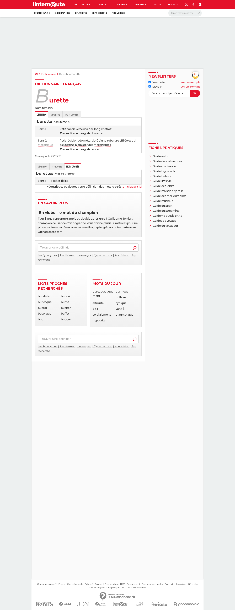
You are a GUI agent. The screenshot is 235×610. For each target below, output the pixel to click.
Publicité (89, 584)
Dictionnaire (42, 13)
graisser (82, 145)
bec (91, 129)
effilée (124, 140)
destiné (69, 145)
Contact (99, 584)
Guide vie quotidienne (167, 215)
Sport (103, 4)
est (62, 145)
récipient (73, 140)
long (97, 129)
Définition (42, 166)
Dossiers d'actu (159, 82)
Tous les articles (111, 584)
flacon (71, 129)
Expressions (99, 13)
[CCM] (64, 604)
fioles (64, 180)
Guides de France (164, 166)
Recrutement (133, 584)
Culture (121, 4)
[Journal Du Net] (83, 604)
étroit (108, 129)
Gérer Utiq (193, 584)
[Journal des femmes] (44, 604)
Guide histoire (162, 176)
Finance (140, 4)
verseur (81, 129)
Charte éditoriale (75, 584)
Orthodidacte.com (50, 232)
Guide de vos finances (167, 161)
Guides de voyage (164, 220)
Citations (81, 13)
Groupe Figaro (113, 587)
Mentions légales (96, 587)
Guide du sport (163, 205)
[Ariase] (159, 604)
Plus (171, 4)
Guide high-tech (164, 171)
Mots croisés (71, 114)
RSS (123, 584)
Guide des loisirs (163, 186)
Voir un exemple (190, 82)
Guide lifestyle (162, 181)
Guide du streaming (166, 210)
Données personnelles (152, 584)
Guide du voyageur (165, 225)
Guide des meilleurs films (169, 196)
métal (87, 140)
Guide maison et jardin (168, 191)
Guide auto (160, 156)
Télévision (156, 86)
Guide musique (163, 201)
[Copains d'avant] (120, 604)
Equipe (61, 584)
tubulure (113, 140)
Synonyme (55, 114)
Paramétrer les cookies (175, 584)
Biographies (62, 13)
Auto (157, 4)
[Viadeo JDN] (139, 604)
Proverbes (118, 13)
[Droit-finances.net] (101, 604)
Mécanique (45, 145)
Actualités (82, 4)
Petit (63, 129)
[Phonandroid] (186, 604)
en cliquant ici (132, 186)
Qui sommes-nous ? (47, 584)
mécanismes (102, 145)
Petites (56, 180)
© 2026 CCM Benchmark (134, 587)
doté (95, 140)
